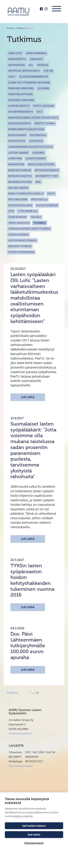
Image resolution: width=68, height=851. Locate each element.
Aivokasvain (16, 64)
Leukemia (38, 152)
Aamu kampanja (36, 53)
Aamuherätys (17, 59)
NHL (38, 181)
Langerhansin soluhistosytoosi (30, 146)
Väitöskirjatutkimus (22, 240)
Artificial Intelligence (24, 70)
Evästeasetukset (34, 843)
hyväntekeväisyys (20, 111)
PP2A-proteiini (17, 199)
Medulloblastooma (41, 164)
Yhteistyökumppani (21, 252)
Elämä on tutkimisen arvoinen (29, 82)
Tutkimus (20, 28)
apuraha (42, 64)
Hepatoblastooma (20, 94)
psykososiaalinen (20, 205)
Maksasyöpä (16, 164)
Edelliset (12, 692)
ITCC (40, 111)
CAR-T (12, 76)
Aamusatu (36, 59)
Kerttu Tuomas (45, 123)
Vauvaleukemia (18, 234)
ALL (31, 64)
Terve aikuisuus (18, 222)
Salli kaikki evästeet (34, 825)
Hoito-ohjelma (43, 105)
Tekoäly (36, 216)
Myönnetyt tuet (47, 175)
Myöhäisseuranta (47, 170)
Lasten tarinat (18, 152)
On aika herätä (18, 187)
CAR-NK (48, 70)
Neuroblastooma (20, 181)
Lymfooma (15, 158)
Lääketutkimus (36, 158)
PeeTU (51, 193)
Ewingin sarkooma (21, 88)
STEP (11, 211)
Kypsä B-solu (16, 140)
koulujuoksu (17, 135)
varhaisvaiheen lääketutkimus (29, 228)
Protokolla (39, 199)
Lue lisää (28, 397)
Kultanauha (38, 135)
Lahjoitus (36, 140)
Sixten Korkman (47, 205)
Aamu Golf (15, 53)
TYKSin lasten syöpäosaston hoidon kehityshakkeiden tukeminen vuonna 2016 (32, 580)
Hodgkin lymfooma (21, 100)
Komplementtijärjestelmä (26, 129)
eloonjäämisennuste (33, 76)
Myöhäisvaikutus (20, 175)
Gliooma (43, 88)
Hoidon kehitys (18, 105)
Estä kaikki (34, 834)
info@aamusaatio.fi (20, 733)
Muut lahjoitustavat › (21, 766)
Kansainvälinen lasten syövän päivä (33, 117)
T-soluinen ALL (28, 211)
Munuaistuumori (19, 170)
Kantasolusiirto (19, 123)
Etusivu (10, 28)
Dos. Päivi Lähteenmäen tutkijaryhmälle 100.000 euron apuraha (27, 645)
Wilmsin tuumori (19, 246)
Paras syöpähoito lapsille (26, 193)
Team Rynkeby (17, 216)
